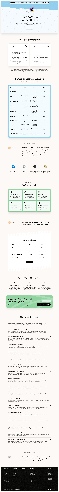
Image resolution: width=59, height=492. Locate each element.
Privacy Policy (33, 480)
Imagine (22, 2)
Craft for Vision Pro (50, 478)
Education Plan (7, 481)
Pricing (30, 2)
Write (6, 473)
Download (36, 2)
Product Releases (6, 470)
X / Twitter (14, 473)
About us (31, 470)
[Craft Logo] (12, 2)
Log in (42, 2)
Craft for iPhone (50, 470)
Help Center (23, 470)
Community (26, 2)
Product (19, 2)
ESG (31, 482)
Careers (31, 473)
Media (31, 475)
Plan (5, 474)
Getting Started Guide (16, 477)
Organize (6, 475)
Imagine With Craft (7, 478)
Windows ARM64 (50, 477)
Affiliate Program (32, 474)
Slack (14, 470)
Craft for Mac (49, 473)
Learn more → (24, 134)
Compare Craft (15, 476)
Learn (33, 2)
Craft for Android (50, 479)
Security (32, 481)
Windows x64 (50, 475)
